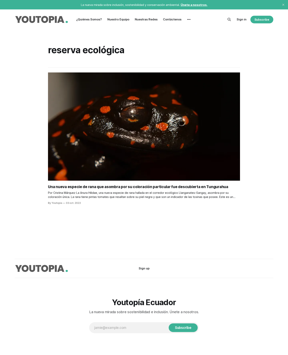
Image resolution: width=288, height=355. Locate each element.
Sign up (144, 268)
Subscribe (261, 19)
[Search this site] (229, 19)
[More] (189, 19)
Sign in (241, 19)
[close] (283, 5)
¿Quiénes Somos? (89, 19)
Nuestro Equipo (118, 19)
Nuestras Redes (146, 19)
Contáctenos (172, 19)
